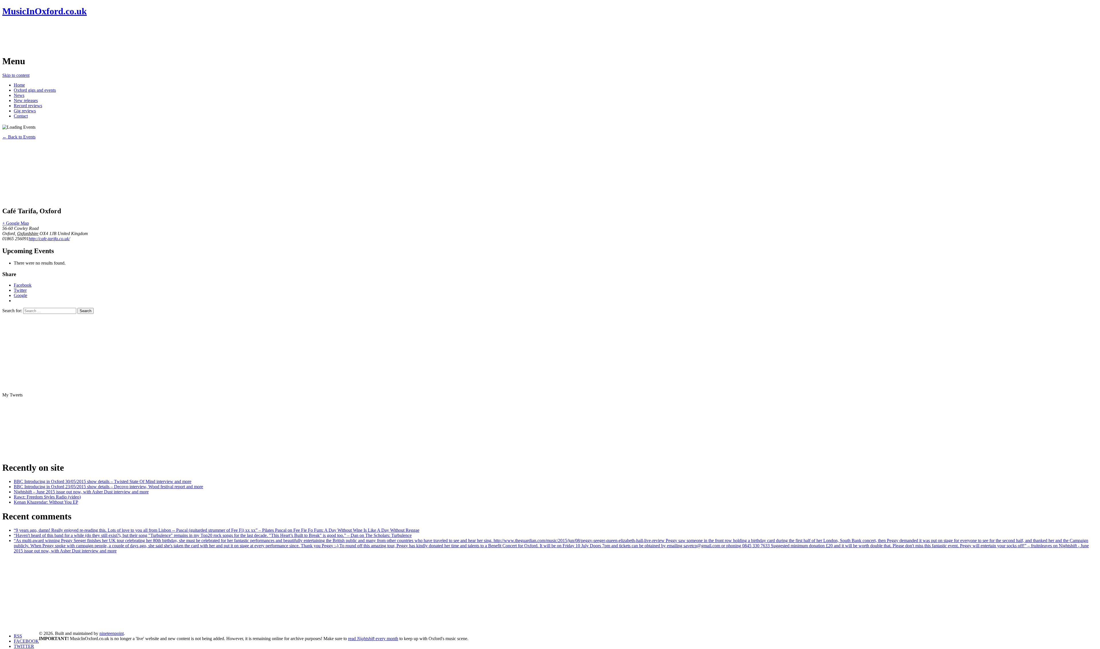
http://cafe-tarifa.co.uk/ (49, 238)
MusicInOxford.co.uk (44, 11)
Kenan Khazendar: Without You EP (46, 502)
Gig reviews (25, 110)
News (19, 95)
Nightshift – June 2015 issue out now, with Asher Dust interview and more (81, 491)
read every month (373, 638)
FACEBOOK (26, 641)
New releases (26, 100)
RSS (18, 636)
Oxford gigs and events (35, 90)
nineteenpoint (111, 633)
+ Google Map (15, 223)
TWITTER (24, 646)
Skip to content (16, 75)
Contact (21, 116)
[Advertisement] (106, 36)
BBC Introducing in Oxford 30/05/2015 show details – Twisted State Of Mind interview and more (102, 481)
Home (19, 85)
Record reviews (28, 105)
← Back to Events (19, 136)
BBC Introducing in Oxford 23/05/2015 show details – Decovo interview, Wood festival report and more (108, 486)
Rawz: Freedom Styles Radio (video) (47, 496)
